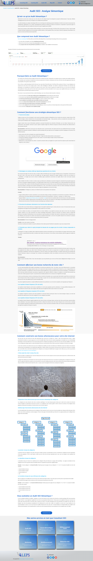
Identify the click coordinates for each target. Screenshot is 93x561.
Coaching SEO (34, 2)
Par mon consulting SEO (22, 38)
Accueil (4, 8)
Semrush (37, 197)
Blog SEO (52, 2)
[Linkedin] (74, 3)
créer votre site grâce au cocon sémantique (27, 350)
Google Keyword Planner (30, 197)
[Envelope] (56, 557)
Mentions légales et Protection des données (26, 558)
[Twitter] (71, 3)
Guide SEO (44, 2)
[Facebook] (68, 3)
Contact (60, 2)
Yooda (45, 197)
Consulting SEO (24, 2)
